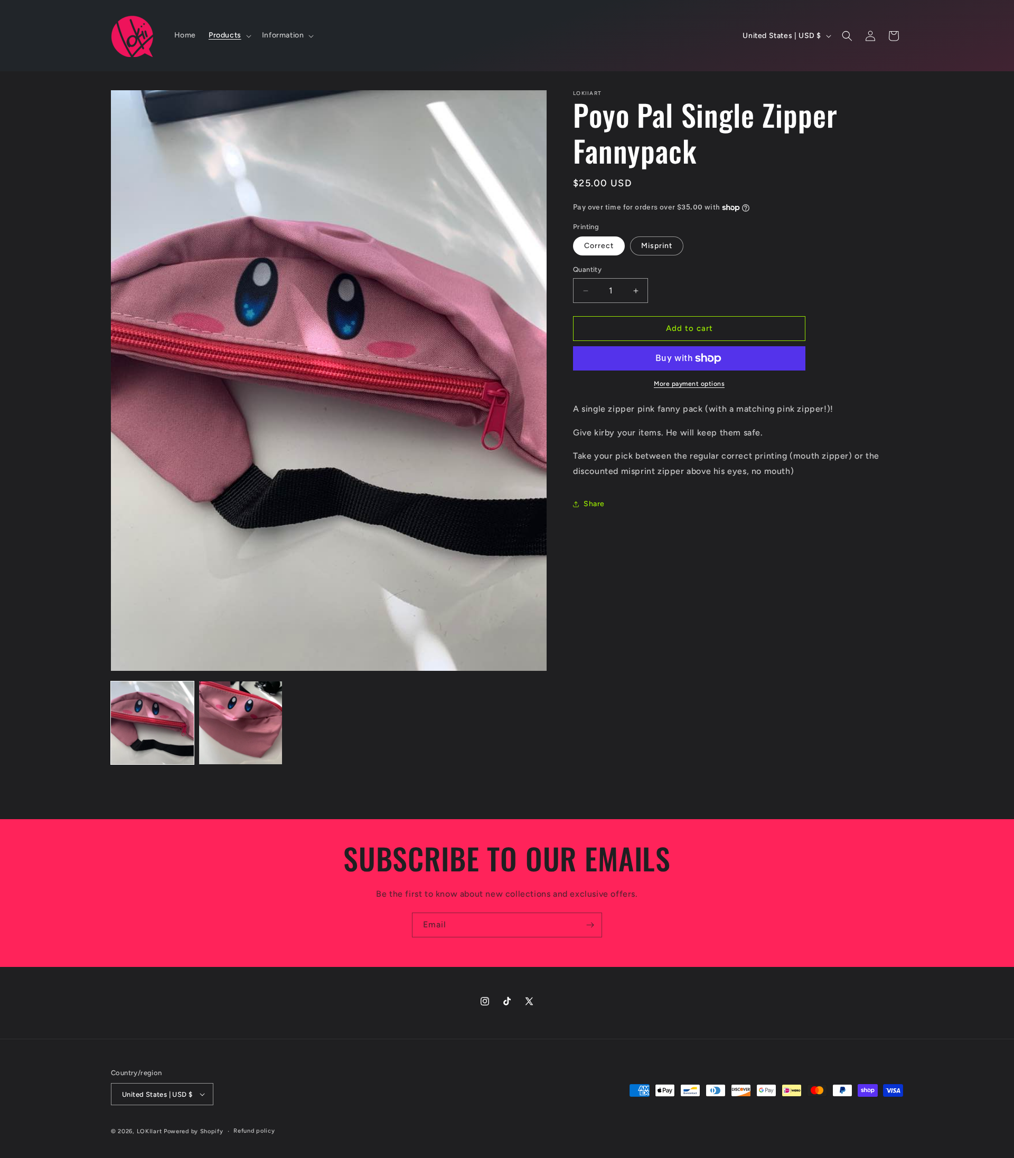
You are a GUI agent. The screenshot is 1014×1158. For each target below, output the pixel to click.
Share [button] (594, 504)
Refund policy (254, 1130)
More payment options (689, 383)
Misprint (656, 246)
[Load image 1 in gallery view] (152, 722)
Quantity (587, 270)
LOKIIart (149, 1131)
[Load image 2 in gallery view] (240, 722)
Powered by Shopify (193, 1131)
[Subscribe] (590, 925)
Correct (599, 246)
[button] (229, 35)
